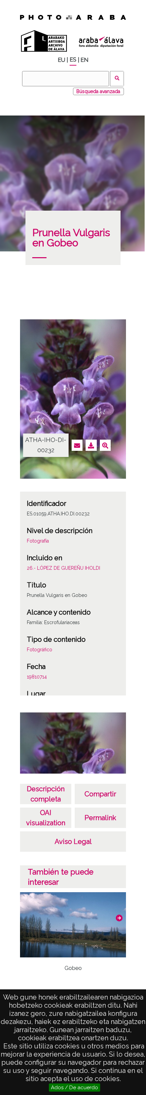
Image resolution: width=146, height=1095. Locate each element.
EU (61, 60)
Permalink (100, 818)
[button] (119, 918)
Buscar (117, 78)
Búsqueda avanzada (98, 91)
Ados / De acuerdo (74, 1087)
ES (73, 59)
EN (84, 60)
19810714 (37, 676)
